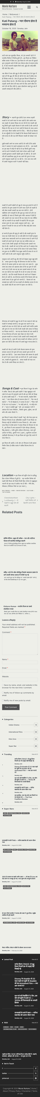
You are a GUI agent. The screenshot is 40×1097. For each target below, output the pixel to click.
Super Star (23, 746)
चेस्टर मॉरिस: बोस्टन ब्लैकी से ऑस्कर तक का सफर (16, 947)
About (5, 1091)
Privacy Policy (15, 1091)
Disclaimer (26, 1091)
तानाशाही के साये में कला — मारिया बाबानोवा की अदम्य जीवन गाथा (24, 788)
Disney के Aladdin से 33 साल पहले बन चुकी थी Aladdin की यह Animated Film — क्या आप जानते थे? (26, 769)
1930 (5, 813)
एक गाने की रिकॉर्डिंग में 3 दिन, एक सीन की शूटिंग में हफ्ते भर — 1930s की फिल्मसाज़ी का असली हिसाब (26, 780)
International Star (14, 813)
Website (5, 676)
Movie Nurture (9, 6)
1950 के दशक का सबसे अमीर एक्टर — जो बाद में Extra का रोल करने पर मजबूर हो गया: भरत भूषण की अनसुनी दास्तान (19, 878)
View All (34, 754)
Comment (6, 632)
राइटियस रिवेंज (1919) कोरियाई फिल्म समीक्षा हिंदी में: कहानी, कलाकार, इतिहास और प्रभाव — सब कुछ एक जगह (19, 1055)
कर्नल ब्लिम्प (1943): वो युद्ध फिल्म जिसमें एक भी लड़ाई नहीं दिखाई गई (24, 760)
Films (16, 1027)
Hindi (13, 490)
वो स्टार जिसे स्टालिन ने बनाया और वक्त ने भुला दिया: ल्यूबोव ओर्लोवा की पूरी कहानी (19, 914)
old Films (30, 490)
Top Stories (6, 492)
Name (5, 659)
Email (5, 668)
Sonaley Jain (22, 28)
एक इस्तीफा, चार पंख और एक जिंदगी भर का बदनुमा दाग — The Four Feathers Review (26, 797)
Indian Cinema (23, 725)
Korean (6, 1027)
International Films (23, 732)
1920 (11, 1027)
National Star (22, 849)
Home (33, 1088)
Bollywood (6, 490)
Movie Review (20, 490)
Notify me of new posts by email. (17, 700)
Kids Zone (23, 739)
